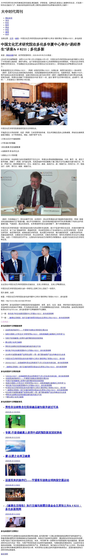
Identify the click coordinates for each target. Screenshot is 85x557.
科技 (7, 30)
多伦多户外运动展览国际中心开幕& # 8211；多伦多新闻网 (31, 314)
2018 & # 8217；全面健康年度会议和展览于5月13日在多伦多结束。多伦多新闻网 (36, 363)
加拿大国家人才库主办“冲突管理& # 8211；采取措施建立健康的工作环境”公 (35, 334)
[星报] (12, 14)
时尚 (7, 23)
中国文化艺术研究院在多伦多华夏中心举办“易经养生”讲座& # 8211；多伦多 (35, 359)
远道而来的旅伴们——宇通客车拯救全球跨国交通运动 (26, 330)
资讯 (7, 20)
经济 (7, 34)
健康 (7, 32)
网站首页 (8, 18)
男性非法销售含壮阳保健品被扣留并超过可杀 (23, 346)
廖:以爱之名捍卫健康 (13, 342)
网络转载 (9, 55)
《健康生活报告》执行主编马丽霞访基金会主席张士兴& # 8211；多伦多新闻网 (39, 318)
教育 (7, 25)
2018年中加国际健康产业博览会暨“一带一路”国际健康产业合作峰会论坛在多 (35, 354)
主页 (11, 38)
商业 (7, 27)
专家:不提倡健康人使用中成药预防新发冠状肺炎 (24, 338)
